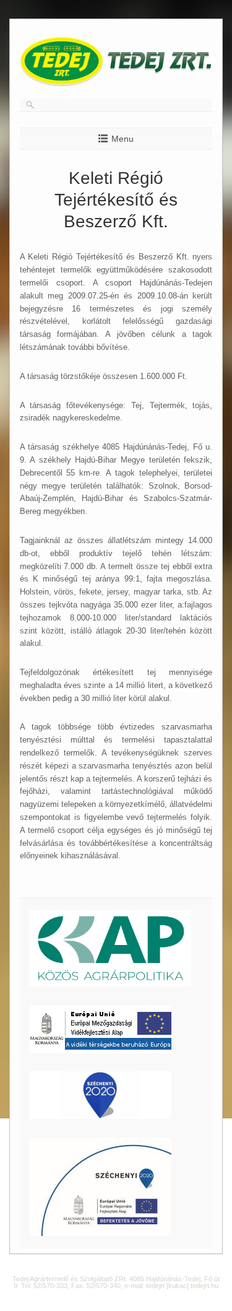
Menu (122, 139)
